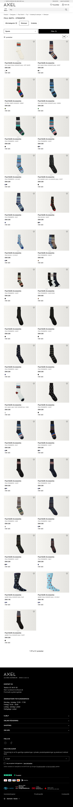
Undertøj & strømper (35, 14)
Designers (13, 14)
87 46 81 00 (13, 687)
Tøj (27, 14)
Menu (5, 10)
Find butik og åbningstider (13, 692)
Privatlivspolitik (40, 766)
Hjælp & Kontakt (64, 1)
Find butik (55, 1)
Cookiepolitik (65, 794)
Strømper (45, 14)
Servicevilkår (51, 766)
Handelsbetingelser (9, 794)
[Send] (66, 758)
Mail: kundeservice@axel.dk (13, 690)
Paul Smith (21, 14)
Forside (6, 14)
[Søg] (66, 9)
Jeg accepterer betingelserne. (14, 763)
